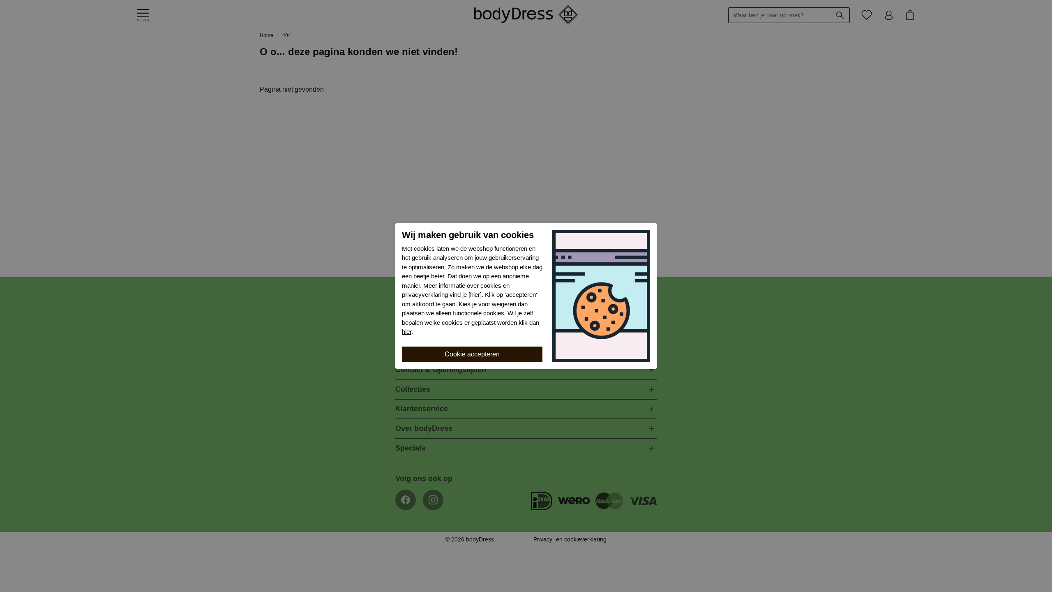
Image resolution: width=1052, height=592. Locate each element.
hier (406, 332)
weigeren (504, 304)
